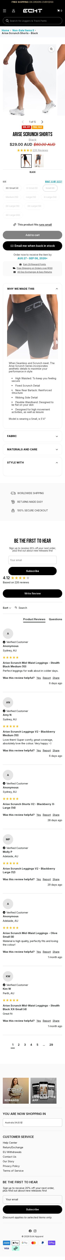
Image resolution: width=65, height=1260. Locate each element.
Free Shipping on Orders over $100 (35, 268)
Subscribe (32, 570)
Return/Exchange (13, 1147)
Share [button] (56, 677)
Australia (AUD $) (14, 1122)
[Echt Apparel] (32, 11)
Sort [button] (6, 607)
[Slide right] (42, 122)
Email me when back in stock (35, 245)
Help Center (10, 1142)
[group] (32, 578)
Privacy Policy (11, 1166)
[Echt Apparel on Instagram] (35, 1231)
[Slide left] (23, 122)
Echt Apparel (36, 1236)
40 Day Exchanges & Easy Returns (34, 272)
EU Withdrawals (12, 1152)
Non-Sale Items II (23, 30)
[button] (32, 150)
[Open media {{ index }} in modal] (29, 80)
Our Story (8, 1161)
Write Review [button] (32, 593)
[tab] (34, 619)
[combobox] (32, 20)
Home (5, 30)
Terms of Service (13, 1170)
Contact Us (9, 1156)
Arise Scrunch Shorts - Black (20, 33)
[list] (32, 80)
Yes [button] (38, 677)
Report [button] (47, 677)
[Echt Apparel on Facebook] (30, 1231)
